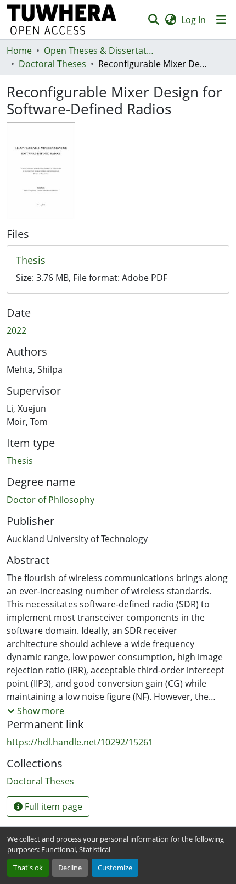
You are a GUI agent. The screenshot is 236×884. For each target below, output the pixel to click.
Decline (70, 867)
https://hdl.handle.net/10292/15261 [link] (80, 742)
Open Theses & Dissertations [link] (99, 51)
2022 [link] (16, 330)
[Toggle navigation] (221, 19)
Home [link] (19, 51)
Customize (115, 867)
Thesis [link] (20, 461)
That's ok (28, 867)
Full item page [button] (52, 806)
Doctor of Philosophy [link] (50, 500)
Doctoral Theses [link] (52, 64)
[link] (118, 261)
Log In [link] (193, 20)
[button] (62, 19)
